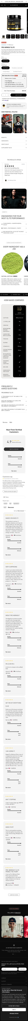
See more (14, 471)
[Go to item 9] (22, 36)
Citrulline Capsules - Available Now (14, 1)
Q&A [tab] (10, 422)
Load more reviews (14, 894)
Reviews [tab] (5, 422)
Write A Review (14, 449)
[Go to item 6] (8, 36)
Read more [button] (9, 175)
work (5, 507)
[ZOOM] (26, 31)
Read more (17, 532)
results (5, 503)
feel (10, 503)
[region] (14, 21)
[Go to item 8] (18, 36)
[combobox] (19, 510)
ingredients (16, 503)
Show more (11, 507)
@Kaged (18, 913)
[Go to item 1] (3, 36)
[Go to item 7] (13, 36)
